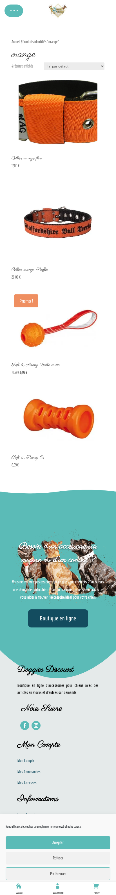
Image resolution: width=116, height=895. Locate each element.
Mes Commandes (29, 772)
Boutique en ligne (58, 618)
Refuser (58, 858)
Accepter (58, 842)
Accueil (19, 893)
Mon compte (58, 893)
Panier (97, 893)
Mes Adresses (27, 783)
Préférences (58, 873)
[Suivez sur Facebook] (24, 725)
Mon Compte (26, 760)
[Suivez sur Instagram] (36, 725)
